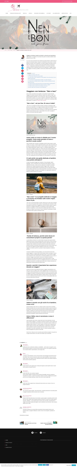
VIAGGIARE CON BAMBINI (39, 13)
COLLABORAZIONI (56, 13)
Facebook (44, 100)
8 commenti (40, 39)
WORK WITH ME (65, 13)
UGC (70, 13)
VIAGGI (30, 13)
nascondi (33, 73)
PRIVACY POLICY (9, 442)
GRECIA (24, 13)
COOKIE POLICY (9, 447)
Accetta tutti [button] (73, 465)
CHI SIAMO (49, 13)
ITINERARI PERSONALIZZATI (15, 13)
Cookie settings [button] (68, 465)
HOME (7, 13)
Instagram (38, 100)
